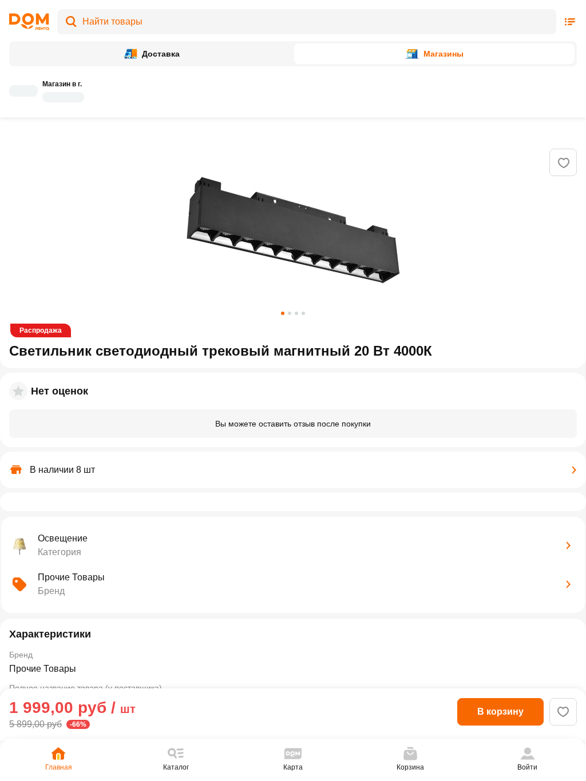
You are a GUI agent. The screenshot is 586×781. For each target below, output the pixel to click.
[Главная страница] (29, 21)
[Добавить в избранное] (563, 163)
